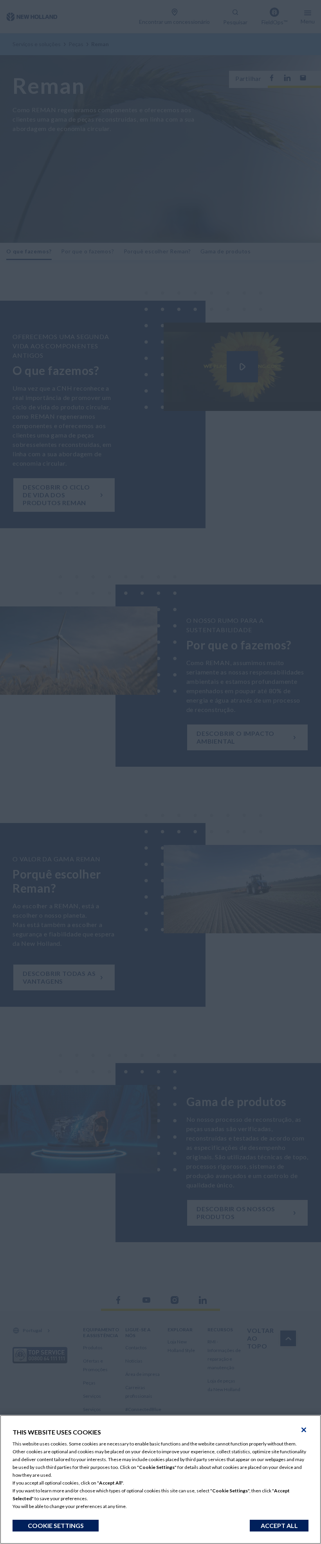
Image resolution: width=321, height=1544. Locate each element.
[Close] (303, 1430)
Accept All (279, 1525)
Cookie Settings (56, 1525)
